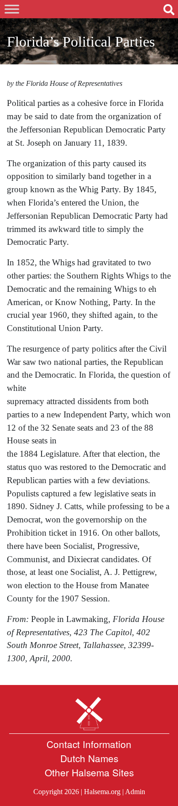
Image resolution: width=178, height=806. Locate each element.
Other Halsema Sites (89, 772)
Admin (135, 791)
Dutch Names (89, 758)
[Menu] (12, 9)
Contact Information (89, 744)
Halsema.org (102, 791)
